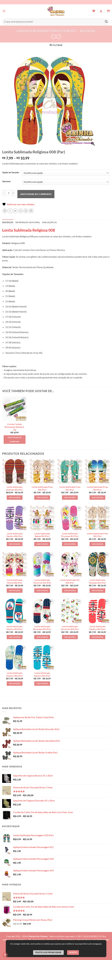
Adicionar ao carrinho (35, 194)
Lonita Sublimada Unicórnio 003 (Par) (70, 627)
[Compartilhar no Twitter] (15, 210)
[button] (4, 10)
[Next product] (53, 36)
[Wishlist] (93, 11)
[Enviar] (106, 21)
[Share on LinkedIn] (31, 210)
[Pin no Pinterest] (25, 210)
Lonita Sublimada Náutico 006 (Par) (15, 535)
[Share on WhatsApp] (4, 210)
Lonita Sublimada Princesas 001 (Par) (70, 535)
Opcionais (6, 181)
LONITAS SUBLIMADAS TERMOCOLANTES (46, 31)
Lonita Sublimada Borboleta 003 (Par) (42, 627)
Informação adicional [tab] (27, 222)
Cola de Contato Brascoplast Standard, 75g (14, 427)
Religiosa (87, 31)
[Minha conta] (101, 11)
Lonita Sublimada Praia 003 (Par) (97, 488)
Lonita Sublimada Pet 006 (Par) (69, 581)
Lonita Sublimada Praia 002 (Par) (42, 488)
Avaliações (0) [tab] (49, 222)
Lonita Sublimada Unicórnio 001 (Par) (42, 581)
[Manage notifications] (5, 954)
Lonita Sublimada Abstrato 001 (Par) (14, 488)
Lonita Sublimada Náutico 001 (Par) (42, 674)
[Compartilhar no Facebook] (10, 210)
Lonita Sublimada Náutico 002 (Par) (15, 674)
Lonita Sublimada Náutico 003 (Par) (15, 627)
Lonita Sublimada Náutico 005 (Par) (97, 627)
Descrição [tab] (7, 222)
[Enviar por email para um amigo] (20, 210)
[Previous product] (58, 36)
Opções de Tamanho (10, 173)
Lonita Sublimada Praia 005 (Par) (97, 535)
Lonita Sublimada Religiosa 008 (28, 230)
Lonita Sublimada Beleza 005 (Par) (42, 535)
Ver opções (14, 497)
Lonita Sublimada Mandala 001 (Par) (97, 581)
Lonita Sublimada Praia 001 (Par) (69, 488)
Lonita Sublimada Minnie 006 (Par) (14, 581)
